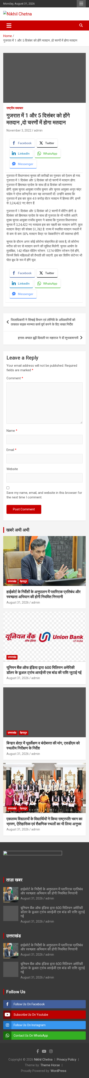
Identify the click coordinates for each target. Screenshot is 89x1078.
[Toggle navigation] (9, 25)
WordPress (58, 1071)
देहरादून (23, 581)
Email (11, 450)
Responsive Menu (81, 3)
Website (12, 469)
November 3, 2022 (18, 130)
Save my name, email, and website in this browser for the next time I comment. (44, 495)
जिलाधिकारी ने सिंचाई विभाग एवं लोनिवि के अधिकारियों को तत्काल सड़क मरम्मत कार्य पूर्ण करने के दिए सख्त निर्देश (43, 322)
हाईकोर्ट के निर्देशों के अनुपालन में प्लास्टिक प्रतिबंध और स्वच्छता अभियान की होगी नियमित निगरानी (52, 891)
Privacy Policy (66, 1059)
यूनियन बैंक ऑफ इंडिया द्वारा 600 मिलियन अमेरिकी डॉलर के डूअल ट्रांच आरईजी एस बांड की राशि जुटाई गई (53, 912)
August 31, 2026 (17, 602)
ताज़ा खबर (14, 879)
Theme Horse (50, 1065)
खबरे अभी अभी (17, 530)
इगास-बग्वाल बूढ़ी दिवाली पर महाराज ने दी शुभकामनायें (48, 338)
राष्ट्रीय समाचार (14, 108)
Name (11, 431)
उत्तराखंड (12, 581)
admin (38, 130)
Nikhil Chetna (43, 1059)
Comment (14, 378)
